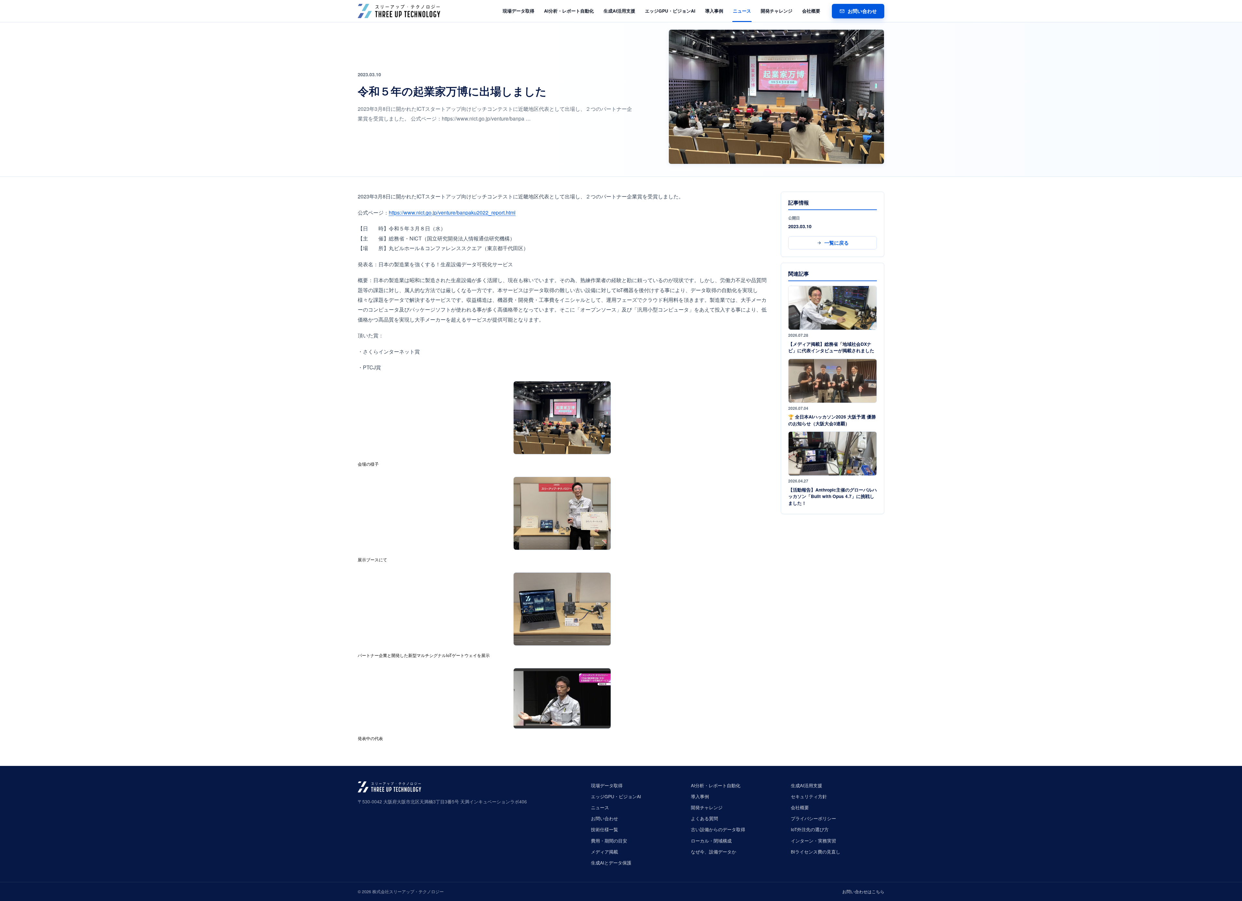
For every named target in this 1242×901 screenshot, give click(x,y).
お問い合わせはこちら (863, 891)
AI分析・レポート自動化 (569, 11)
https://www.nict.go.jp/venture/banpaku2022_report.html (452, 212)
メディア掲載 (604, 851)
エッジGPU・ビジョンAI (670, 11)
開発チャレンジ (776, 11)
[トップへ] (399, 11)
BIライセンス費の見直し (815, 851)
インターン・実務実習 (813, 840)
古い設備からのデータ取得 (718, 829)
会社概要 (811, 11)
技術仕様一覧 (604, 829)
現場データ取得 (518, 11)
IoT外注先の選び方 (810, 829)
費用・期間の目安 (609, 840)
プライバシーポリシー (813, 818)
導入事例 (714, 11)
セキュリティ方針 (809, 796)
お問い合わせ (862, 11)
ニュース (742, 11)
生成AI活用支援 (619, 11)
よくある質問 (704, 818)
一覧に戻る (836, 242)
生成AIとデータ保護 (611, 862)
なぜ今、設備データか (713, 851)
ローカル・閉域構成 (711, 840)
